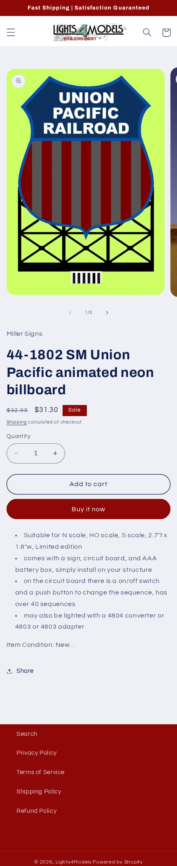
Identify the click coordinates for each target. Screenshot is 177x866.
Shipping (17, 422)
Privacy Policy (36, 753)
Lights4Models (74, 862)
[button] (10, 32)
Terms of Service (40, 772)
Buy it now (89, 509)
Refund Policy (36, 811)
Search (26, 734)
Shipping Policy (38, 792)
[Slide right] (107, 313)
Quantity (18, 436)
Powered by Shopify (117, 862)
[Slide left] (70, 313)
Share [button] (25, 671)
